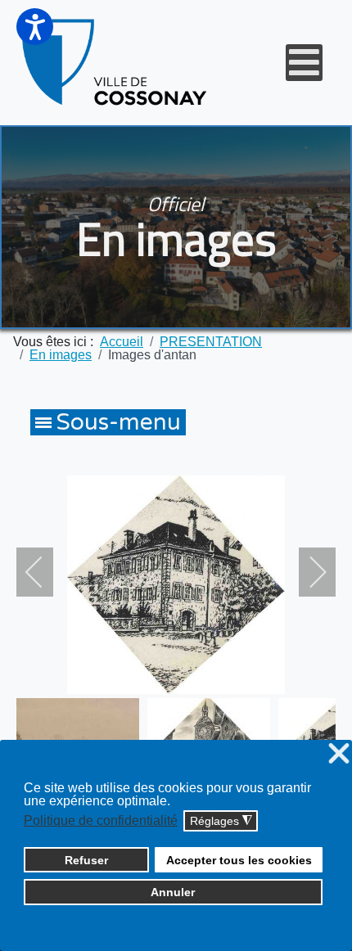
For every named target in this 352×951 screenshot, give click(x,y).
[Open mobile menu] (304, 62)
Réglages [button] (221, 821)
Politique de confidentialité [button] (101, 820)
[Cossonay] (115, 62)
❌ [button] (338, 754)
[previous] (45, 572)
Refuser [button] (86, 860)
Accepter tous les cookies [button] (239, 860)
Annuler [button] (173, 892)
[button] (34, 26)
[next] (307, 572)
